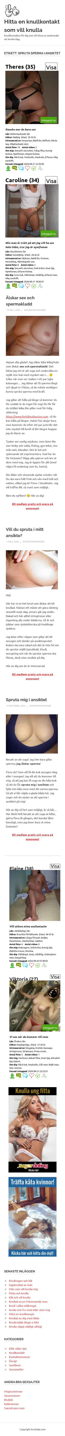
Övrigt (13, 1361)
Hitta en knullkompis (21, 1314)
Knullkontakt (17, 1352)
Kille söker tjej (18, 1348)
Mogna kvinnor (13, 1391)
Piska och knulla (18, 1293)
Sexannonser (12, 1395)
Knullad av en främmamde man (28, 1301)
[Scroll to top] (59, 1430)
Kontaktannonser (35, 309)
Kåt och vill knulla (19, 1297)
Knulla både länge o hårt (24, 1322)
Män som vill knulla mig (23, 1289)
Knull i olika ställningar (23, 1305)
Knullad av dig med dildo (24, 1318)
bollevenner (11, 1403)
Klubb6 (8, 1399)
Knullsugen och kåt (20, 1280)
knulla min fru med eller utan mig (29, 1309)
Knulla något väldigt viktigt (25, 1326)
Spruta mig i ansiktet (26, 699)
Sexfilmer (15, 1365)
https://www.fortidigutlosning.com (27, 416)
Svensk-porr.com (14, 1408)
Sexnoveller (16, 1369)
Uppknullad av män (20, 1284)
